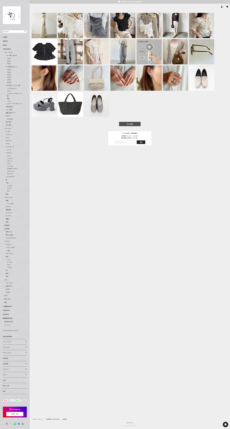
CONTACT (6, 310)
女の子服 (8, 125)
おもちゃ (8, 116)
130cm (9, 77)
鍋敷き (8, 219)
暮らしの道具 (9, 235)
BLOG (5, 45)
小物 (7, 183)
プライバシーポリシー (38, 419)
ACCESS (6, 314)
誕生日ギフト (9, 286)
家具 (7, 256)
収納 (7, 222)
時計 (7, 276)
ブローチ (9, 161)
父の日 (8, 292)
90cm (9, 63)
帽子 (8, 98)
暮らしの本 (7, 299)
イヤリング (10, 158)
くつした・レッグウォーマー (14, 93)
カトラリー (9, 206)
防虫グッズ (9, 232)
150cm (9, 82)
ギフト (6, 280)
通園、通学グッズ (10, 113)
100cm (9, 70)
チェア (9, 265)
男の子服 (8, 122)
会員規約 (64, 419)
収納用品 (7, 225)
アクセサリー (9, 153)
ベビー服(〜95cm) (11, 55)
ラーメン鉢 (10, 203)
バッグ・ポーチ (10, 147)
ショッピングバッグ (11, 238)
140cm (9, 80)
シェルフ (9, 267)
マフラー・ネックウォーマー (14, 103)
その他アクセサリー (12, 168)
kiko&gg (10, 119)
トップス (8, 131)
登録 (141, 142)
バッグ (9, 101)
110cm (9, 72)
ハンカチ (9, 186)
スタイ (9, 91)
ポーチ (9, 150)
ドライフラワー (10, 253)
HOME (5, 37)
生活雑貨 (7, 229)
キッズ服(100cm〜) (11, 66)
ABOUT (5, 41)
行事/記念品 (9, 106)
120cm (9, 75)
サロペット (9, 140)
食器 (7, 200)
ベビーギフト (9, 283)
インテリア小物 (10, 247)
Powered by (128, 425)
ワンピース (9, 134)
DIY (7, 270)
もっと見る (130, 124)
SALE (6, 295)
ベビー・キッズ (8, 52)
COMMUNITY (7, 306)
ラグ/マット (9, 244)
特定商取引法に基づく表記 (52, 419)
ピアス (9, 156)
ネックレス (10, 173)
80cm (9, 61)
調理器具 (8, 209)
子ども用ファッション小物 (13, 85)
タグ (8, 191)
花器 (8, 250)
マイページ (7, 325)
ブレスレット (10, 171)
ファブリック (9, 213)
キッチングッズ (8, 197)
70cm (9, 58)
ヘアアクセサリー (12, 88)
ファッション (7, 128)
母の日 (8, 289)
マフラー (9, 188)
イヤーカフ (10, 166)
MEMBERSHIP (8, 321)
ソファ (9, 260)
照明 (7, 273)
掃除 (5, 302)
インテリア (7, 241)
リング (9, 163)
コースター (9, 216)
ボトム (7, 137)
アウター (8, 144)
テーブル (9, 262)
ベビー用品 (9, 109)
